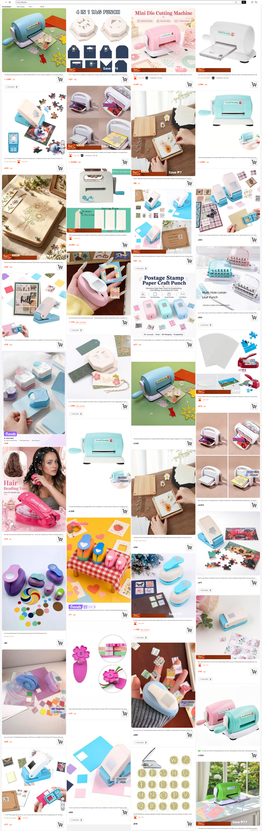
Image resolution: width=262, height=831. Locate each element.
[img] (34, 257)
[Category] (10, 2)
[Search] (244, 2)
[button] (6, 2)
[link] (252, 2)
